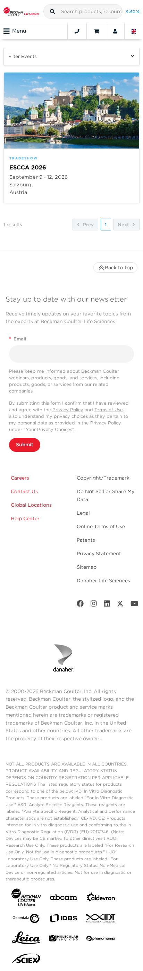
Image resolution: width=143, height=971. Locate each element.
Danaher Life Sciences (103, 580)
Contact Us (24, 491)
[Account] (115, 31)
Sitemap (86, 567)
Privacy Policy (67, 409)
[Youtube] (134, 605)
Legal (83, 513)
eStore (133, 11)
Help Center (25, 518)
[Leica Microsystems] (26, 939)
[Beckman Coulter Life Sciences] (21, 11)
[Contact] (77, 31)
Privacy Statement (99, 553)
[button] (52, 11)
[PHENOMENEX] (101, 940)
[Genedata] (26, 920)
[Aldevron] (101, 899)
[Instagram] (94, 605)
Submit (24, 444)
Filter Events (22, 56)
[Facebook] (80, 605)
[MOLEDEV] (63, 939)
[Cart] (96, 31)
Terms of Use (108, 409)
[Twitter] (120, 605)
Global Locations (31, 505)
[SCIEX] (26, 960)
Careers (20, 478)
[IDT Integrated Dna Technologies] (101, 919)
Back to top (119, 267)
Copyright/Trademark (103, 478)
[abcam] (63, 898)
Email (17, 338)
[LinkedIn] (107, 605)
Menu (19, 31)
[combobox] (83, 11)
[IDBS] (63, 920)
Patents (86, 540)
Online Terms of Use (101, 526)
